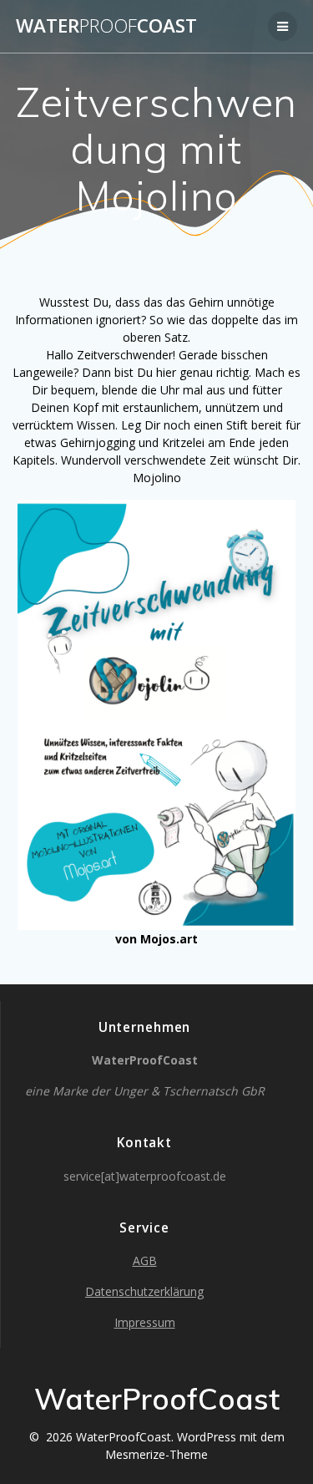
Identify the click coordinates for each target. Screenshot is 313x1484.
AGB (145, 1260)
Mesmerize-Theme (156, 1454)
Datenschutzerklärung (144, 1291)
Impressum (144, 1322)
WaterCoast (106, 26)
